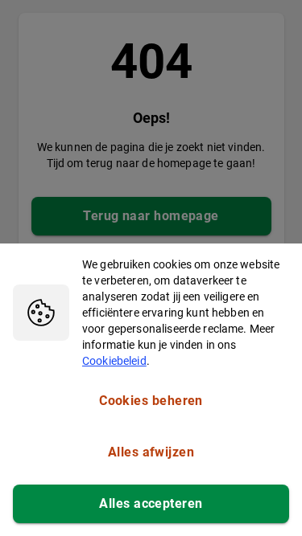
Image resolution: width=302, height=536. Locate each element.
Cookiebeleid (114, 360)
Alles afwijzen (151, 452)
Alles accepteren (150, 503)
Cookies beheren (151, 400)
